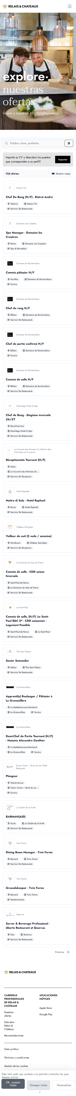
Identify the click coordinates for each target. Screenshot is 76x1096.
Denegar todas (38, 1085)
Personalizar (64, 1085)
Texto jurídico (11, 1049)
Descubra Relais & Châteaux (9, 1025)
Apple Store (45, 1008)
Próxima (59, 952)
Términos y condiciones (16, 1057)
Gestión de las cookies (16, 1066)
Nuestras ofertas (8, 1013)
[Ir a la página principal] (20, 6)
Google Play (45, 1014)
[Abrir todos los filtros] (69, 143)
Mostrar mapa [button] (63, 173)
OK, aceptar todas (13, 1083)
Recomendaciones (14, 1035)
